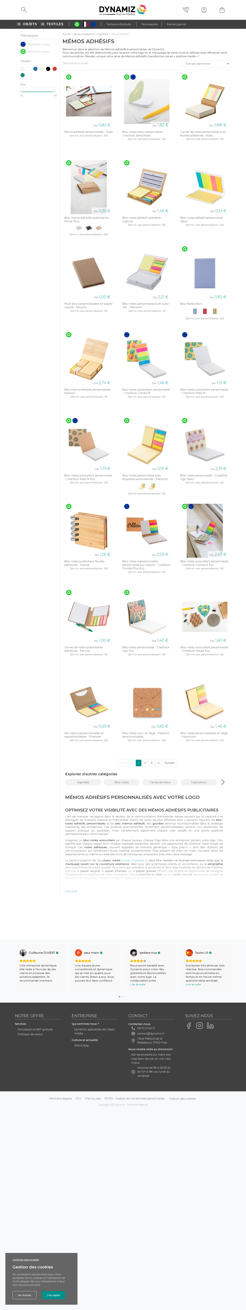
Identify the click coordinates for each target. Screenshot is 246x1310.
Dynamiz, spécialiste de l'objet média (94, 1031)
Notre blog (81, 1045)
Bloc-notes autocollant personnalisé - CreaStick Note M (204, 391)
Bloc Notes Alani (191, 303)
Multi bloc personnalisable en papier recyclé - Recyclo (88, 305)
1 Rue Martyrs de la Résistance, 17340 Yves (152, 1040)
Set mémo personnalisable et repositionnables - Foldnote (84, 734)
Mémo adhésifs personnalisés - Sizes (88, 132)
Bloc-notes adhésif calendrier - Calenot (142, 219)
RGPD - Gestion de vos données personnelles (134, 1098)
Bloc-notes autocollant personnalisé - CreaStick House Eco (204, 649)
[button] (223, 782)
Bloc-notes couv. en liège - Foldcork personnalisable (145, 734)
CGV (78, 1098)
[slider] (21, 92)
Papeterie (103, 34)
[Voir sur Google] (23, 952)
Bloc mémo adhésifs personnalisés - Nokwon (88, 391)
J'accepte (53, 1295)
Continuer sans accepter (26, 1259)
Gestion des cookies (182, 1098)
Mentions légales (60, 1098)
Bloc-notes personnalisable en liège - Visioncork (204, 734)
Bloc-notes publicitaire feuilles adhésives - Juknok (84, 563)
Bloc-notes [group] (122, 782)
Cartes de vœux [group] (160, 782)
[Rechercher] (24, 10)
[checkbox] (38, 44)
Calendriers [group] (198, 782)
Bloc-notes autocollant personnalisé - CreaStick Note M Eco (88, 477)
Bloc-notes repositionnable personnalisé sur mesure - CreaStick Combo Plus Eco (146, 565)
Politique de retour (30, 1034)
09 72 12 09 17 (146, 1028)
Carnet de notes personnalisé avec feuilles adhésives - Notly (203, 133)
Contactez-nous (139, 1024)
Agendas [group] (83, 782)
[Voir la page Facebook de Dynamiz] (188, 1025)
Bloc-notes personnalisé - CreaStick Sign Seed (203, 477)
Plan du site (93, 1098)
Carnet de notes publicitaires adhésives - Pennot (83, 649)
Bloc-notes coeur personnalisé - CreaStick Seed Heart (143, 133)
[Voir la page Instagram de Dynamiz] (199, 1025)
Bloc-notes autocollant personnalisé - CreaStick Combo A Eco (204, 563)
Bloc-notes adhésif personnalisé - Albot (202, 219)
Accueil (66, 34)
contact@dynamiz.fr (151, 1033)
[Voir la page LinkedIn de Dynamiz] (210, 1025)
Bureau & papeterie (84, 34)
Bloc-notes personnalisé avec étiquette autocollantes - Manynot (145, 477)
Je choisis (24, 1295)
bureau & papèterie (134, 860)
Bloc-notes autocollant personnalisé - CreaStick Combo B (146, 391)
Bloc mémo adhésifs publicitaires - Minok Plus (87, 219)
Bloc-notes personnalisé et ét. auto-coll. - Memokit (145, 305)
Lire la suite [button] (138, 984)
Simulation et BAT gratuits (35, 1029)
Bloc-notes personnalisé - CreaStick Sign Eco (145, 649)
